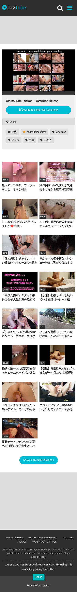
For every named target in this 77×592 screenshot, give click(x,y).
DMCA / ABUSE (14, 537)
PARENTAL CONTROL (44, 542)
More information (38, 585)
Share (12, 122)
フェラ (15, 140)
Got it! (38, 577)
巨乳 (14, 132)
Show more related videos (38, 460)
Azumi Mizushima (36, 132)
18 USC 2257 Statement (43, 537)
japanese (60, 132)
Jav (17, 8)
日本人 (47, 140)
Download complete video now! (39, 110)
